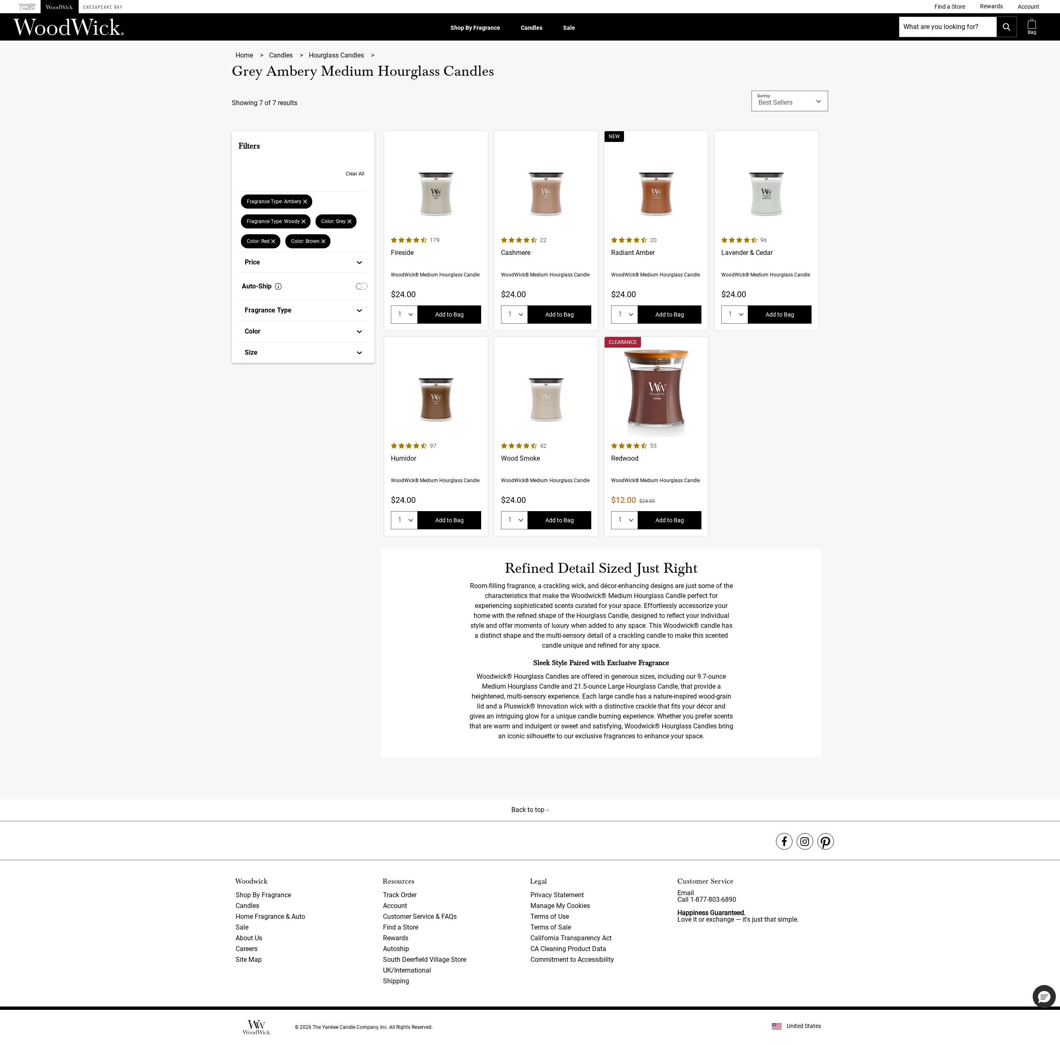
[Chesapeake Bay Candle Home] (102, 7)
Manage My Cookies (560, 906)
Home (245, 55)
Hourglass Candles (337, 55)
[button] (1028, 6)
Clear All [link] (355, 174)
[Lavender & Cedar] (766, 230)
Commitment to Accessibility (572, 959)
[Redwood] (656, 436)
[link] (950, 6)
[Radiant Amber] (656, 230)
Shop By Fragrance (475, 27)
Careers (247, 949)
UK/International (407, 970)
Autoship (396, 949)
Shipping (396, 981)
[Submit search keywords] (1007, 27)
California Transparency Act (571, 938)
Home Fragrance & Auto (270, 916)
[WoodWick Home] (59, 7)
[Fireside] (436, 230)
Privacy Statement (557, 895)
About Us (249, 938)
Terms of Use (549, 916)
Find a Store (400, 927)
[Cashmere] (546, 230)
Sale (569, 27)
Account (395, 906)
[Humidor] (436, 436)
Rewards (395, 938)
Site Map (249, 959)
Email (685, 893)
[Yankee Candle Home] (27, 7)
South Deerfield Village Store (424, 959)
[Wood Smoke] (546, 436)
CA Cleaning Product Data (568, 949)
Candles (531, 27)
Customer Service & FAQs (420, 916)
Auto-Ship (257, 286)
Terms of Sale (550, 927)
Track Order (400, 895)
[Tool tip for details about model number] (278, 286)
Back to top (528, 810)
